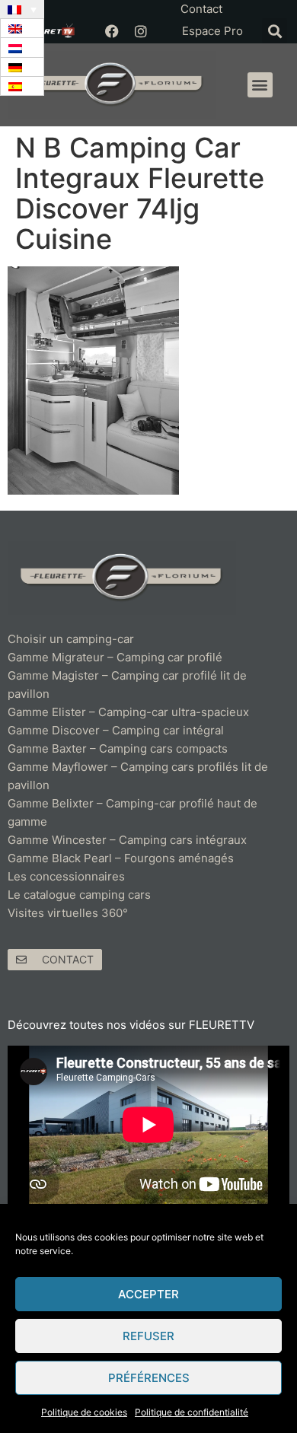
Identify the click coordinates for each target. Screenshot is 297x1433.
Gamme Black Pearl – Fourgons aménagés (121, 858)
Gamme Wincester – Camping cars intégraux (127, 840)
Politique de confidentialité (191, 1412)
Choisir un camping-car (71, 639)
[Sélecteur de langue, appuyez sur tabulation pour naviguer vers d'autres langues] (22, 9)
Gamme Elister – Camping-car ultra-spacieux (128, 712)
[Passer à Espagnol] (22, 86)
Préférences (149, 1378)
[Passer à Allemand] (22, 67)
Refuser (148, 1336)
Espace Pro (212, 31)
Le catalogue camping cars (79, 894)
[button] (274, 30)
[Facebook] (112, 31)
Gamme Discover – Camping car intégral (116, 730)
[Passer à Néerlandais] (22, 47)
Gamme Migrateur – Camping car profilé (115, 657)
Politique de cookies (84, 1412)
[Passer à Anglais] (22, 28)
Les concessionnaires (66, 876)
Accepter (148, 1294)
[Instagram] (141, 31)
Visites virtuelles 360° (68, 913)
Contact (201, 9)
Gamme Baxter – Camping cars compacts (118, 748)
